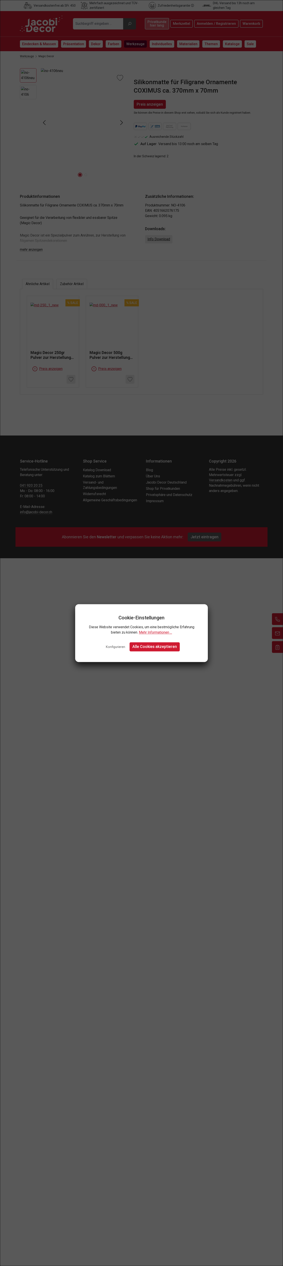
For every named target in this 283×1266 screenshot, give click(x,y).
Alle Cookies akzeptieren (154, 646)
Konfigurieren (115, 647)
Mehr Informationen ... (155, 632)
